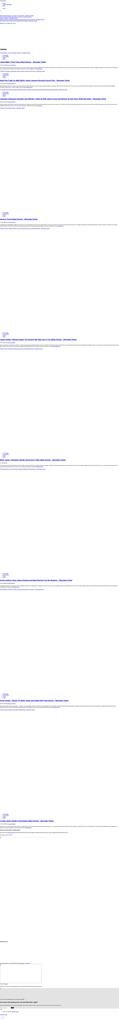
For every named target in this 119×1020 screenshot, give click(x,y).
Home (4, 3)
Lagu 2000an (6, 56)
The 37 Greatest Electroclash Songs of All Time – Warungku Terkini (16, 16)
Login (4, 8)
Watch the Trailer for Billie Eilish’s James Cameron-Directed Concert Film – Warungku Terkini (35, 80)
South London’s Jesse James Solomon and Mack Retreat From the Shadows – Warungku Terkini (36, 580)
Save (12, 1007)
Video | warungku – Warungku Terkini (9, 18)
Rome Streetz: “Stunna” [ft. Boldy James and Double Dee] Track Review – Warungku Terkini (34, 701)
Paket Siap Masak (7, 4)
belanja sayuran (11, 832)
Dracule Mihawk (12, 65)
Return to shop (15, 1011)
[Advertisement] (59, 37)
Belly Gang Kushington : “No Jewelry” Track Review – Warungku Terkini (17, 15)
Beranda (2, 23)
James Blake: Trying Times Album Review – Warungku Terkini (23, 62)
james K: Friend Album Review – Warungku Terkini (18, 219)
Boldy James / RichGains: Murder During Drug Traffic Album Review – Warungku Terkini (32, 460)
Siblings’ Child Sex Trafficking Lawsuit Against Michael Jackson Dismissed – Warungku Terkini (22, 19)
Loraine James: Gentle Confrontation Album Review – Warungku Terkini (27, 821)
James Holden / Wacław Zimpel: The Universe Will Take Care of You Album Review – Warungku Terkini (38, 340)
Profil (4, 59)
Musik (4, 57)
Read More (39, 68)
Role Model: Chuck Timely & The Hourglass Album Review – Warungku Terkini (18, 20)
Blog (4, 6)
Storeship (21, 963)
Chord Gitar (5, 55)
